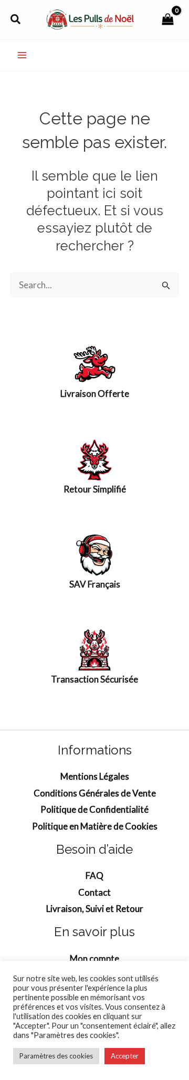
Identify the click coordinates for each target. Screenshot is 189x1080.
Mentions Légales (94, 776)
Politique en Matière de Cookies (95, 826)
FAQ (94, 875)
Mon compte (94, 958)
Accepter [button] (125, 1056)
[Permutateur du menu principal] (22, 55)
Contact (94, 892)
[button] (16, 19)
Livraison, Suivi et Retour (94, 908)
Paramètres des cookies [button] (56, 1056)
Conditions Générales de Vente (95, 793)
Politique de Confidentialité (94, 809)
